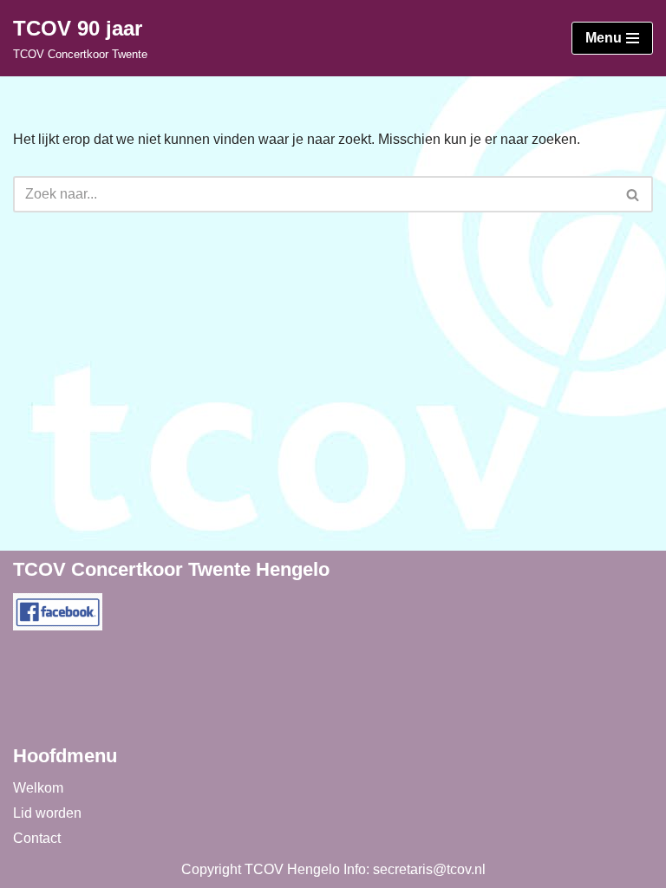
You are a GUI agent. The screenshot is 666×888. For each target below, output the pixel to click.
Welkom (38, 787)
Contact (37, 838)
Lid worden (47, 813)
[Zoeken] (633, 194)
